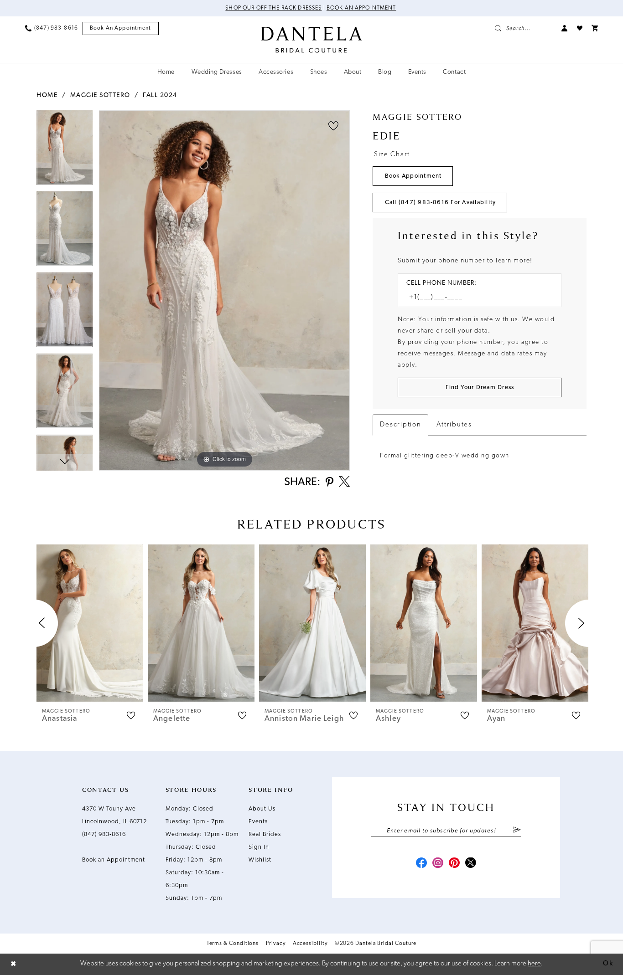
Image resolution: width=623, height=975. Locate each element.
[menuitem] (52, 28)
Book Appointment (413, 176)
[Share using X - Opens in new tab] (344, 482)
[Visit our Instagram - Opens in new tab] (437, 863)
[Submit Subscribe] (517, 830)
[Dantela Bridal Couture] (311, 39)
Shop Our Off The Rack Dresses (273, 8)
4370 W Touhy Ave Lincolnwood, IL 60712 (114, 815)
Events (258, 822)
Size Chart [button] (392, 154)
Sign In (259, 847)
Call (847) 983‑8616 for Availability (440, 202)
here (534, 963)
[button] (564, 28)
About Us (262, 809)
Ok (608, 963)
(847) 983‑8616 (104, 834)
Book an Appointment (361, 8)
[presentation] (89, 623)
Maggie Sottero (100, 95)
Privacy (275, 943)
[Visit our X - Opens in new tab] (470, 863)
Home (46, 95)
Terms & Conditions (233, 943)
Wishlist (260, 860)
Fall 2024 (160, 95)
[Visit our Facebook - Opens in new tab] (421, 863)
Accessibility (310, 943)
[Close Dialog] (13, 964)
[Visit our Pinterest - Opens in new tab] (454, 863)
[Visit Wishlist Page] (579, 28)
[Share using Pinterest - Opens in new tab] (329, 483)
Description (400, 424)
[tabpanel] (64, 150)
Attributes (454, 424)
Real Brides (265, 834)
